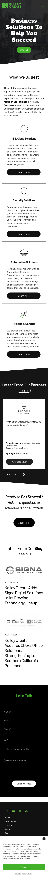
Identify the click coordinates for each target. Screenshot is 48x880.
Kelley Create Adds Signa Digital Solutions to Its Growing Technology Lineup (24, 595)
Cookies (18, 873)
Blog (6, 833)
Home (7, 817)
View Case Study (19, 461)
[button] (44, 839)
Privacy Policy (27, 873)
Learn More (24, 172)
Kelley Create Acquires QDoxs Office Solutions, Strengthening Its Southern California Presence (24, 653)
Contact (8, 829)
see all (24, 390)
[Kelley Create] (14, 5)
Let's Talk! (24, 49)
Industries (9, 825)
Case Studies (10, 821)
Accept (24, 867)
